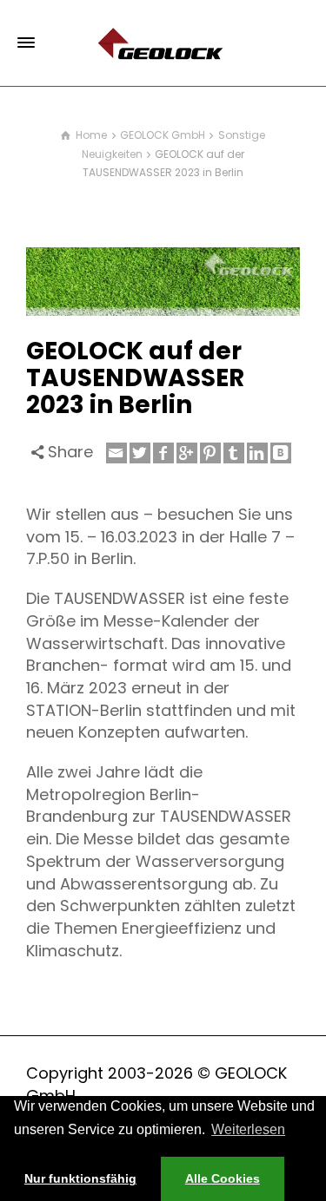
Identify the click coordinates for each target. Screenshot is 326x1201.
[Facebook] (163, 453)
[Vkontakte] (280, 453)
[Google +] (186, 453)
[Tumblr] (233, 453)
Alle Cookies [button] (222, 1178)
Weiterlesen (248, 1129)
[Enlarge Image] (163, 281)
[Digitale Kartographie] (163, 42)
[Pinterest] (210, 453)
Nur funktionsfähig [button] (80, 1178)
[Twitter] (140, 453)
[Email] (116, 453)
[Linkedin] (257, 453)
